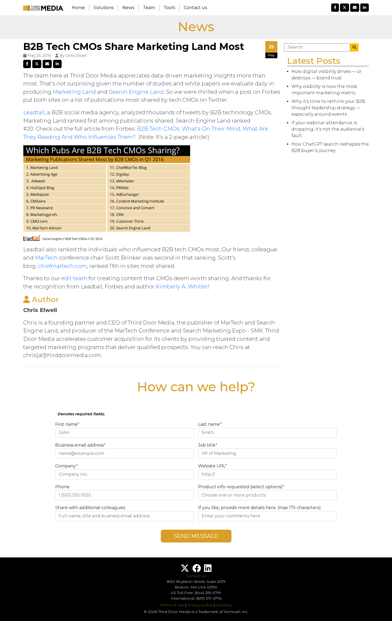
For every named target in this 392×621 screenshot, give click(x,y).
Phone (62, 486)
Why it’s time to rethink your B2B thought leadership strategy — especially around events (328, 108)
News (128, 7)
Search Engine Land (136, 91)
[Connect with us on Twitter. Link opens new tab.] (185, 569)
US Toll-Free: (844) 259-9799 (196, 592)
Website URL (212, 465)
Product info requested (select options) (241, 486)
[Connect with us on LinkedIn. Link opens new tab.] (207, 569)
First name (67, 424)
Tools (169, 7)
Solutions (104, 7)
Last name (210, 424)
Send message (196, 536)
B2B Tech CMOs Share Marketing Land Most (133, 46)
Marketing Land (74, 91)
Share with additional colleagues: (90, 507)
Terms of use (172, 605)
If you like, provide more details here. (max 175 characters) (259, 507)
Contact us (195, 7)
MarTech (46, 257)
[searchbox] (267, 495)
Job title (207, 445)
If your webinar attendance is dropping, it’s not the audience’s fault (327, 129)
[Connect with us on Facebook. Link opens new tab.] (196, 569)
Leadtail (34, 112)
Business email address (80, 445)
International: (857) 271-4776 (196, 598)
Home (78, 7)
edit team (74, 278)
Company (66, 465)
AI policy (224, 605)
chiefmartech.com (62, 266)
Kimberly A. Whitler (182, 286)
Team (149, 7)
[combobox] (267, 495)
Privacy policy (200, 605)
